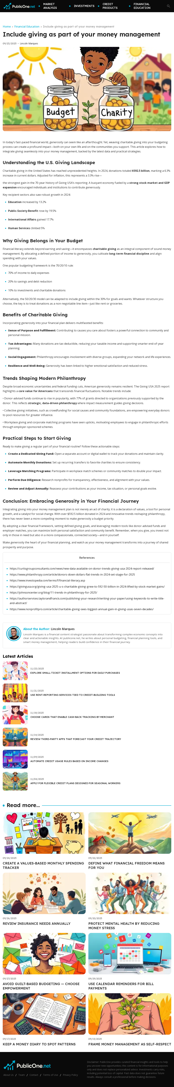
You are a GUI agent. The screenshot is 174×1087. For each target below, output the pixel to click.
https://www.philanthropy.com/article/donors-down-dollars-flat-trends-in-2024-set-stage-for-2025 (72, 574)
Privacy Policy (70, 1074)
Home (7, 26)
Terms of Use (50, 1074)
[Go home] (19, 6)
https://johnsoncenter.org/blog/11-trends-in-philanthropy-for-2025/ (53, 592)
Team (21, 1074)
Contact (34, 1074)
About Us (8, 1074)
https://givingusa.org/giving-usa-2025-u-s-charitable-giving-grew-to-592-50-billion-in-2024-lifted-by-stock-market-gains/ (87, 586)
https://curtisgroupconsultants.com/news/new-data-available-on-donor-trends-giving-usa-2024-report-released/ (82, 568)
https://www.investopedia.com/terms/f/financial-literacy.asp (47, 580)
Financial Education (26, 26)
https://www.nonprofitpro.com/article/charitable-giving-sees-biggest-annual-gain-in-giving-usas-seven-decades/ (82, 609)
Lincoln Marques (29, 43)
